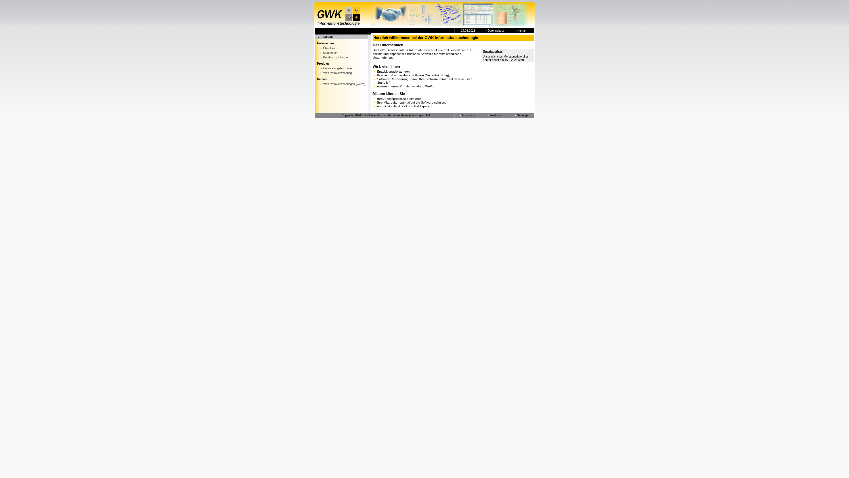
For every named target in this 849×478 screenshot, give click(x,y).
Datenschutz (495, 30)
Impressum (468, 115)
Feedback (495, 115)
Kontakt (521, 30)
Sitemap (522, 115)
